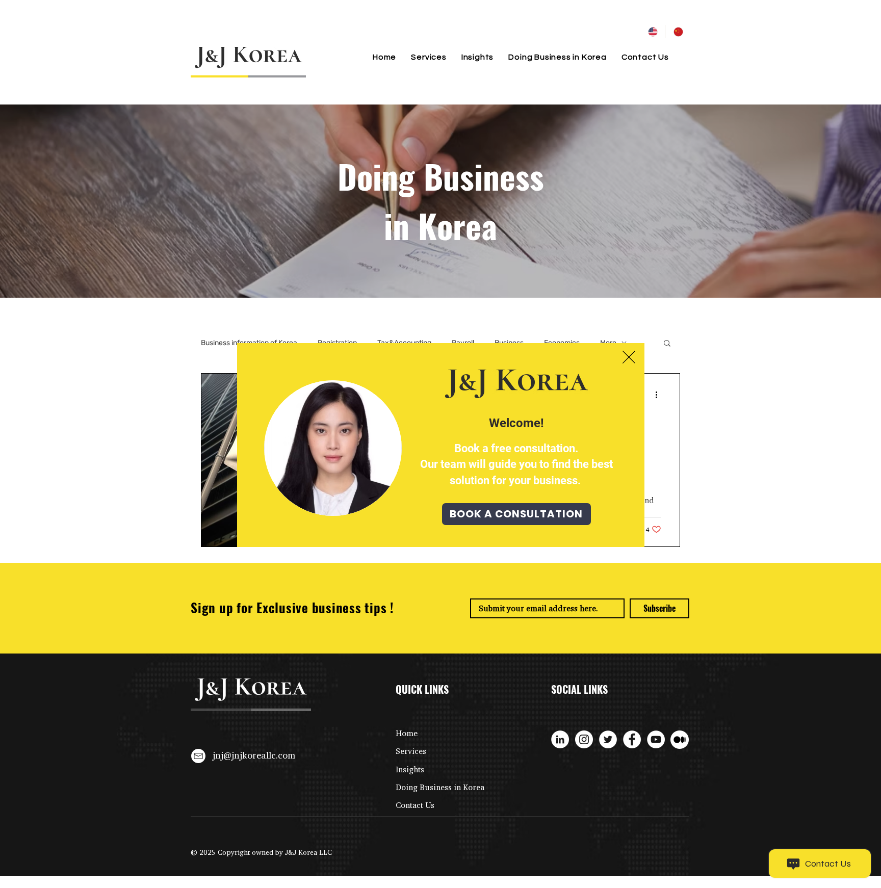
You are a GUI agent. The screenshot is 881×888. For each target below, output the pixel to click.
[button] (629, 357)
